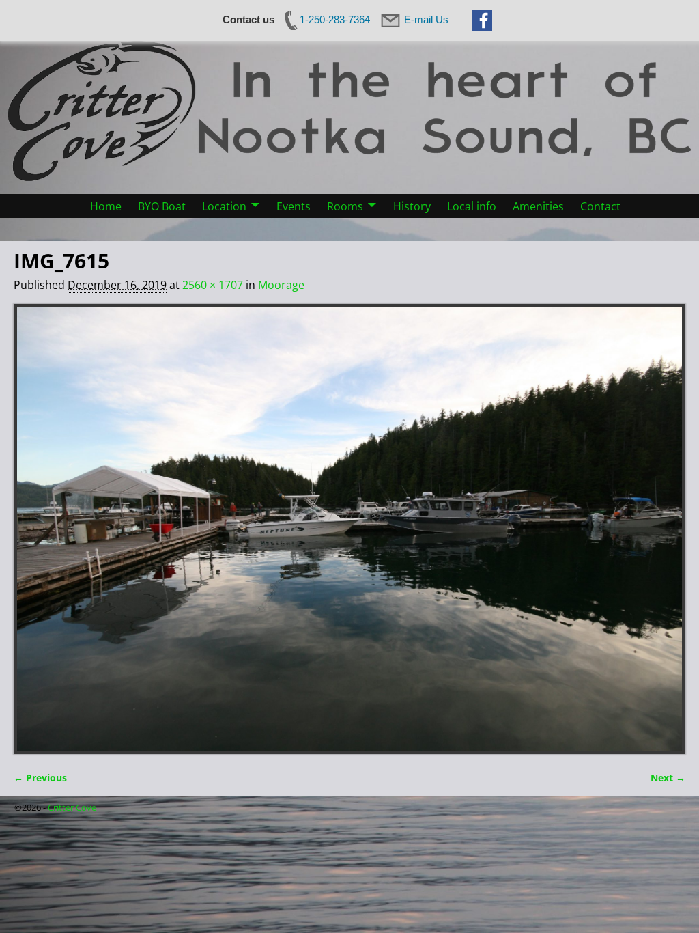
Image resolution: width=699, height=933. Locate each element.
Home (106, 206)
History (412, 206)
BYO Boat (162, 206)
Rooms (345, 206)
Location (224, 206)
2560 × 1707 (212, 284)
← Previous (40, 777)
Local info (471, 206)
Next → (668, 777)
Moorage (281, 284)
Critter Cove (72, 807)
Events (293, 206)
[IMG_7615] (349, 529)
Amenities (538, 206)
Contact (600, 206)
